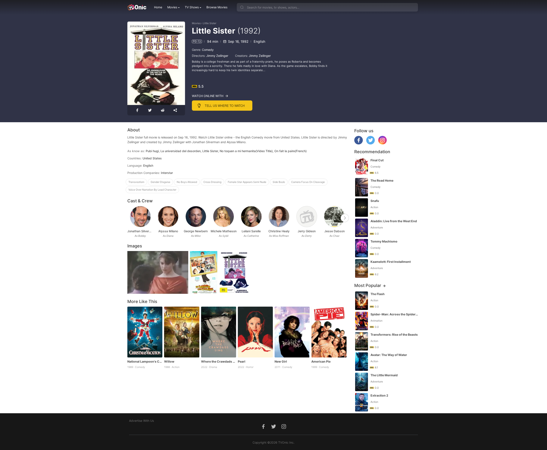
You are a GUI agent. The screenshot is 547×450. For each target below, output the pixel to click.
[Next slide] (344, 218)
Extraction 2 (379, 395)
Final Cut (377, 160)
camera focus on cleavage (308, 182)
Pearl (241, 361)
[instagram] (382, 143)
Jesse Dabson (334, 231)
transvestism (136, 182)
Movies (172, 7)
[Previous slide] (130, 218)
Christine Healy (279, 231)
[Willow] (181, 332)
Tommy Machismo (384, 241)
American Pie (321, 361)
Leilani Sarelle (251, 231)
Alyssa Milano (168, 231)
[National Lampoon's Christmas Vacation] (144, 332)
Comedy (208, 49)
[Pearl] (255, 332)
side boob (279, 182)
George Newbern (196, 231)
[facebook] (358, 143)
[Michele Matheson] (223, 216)
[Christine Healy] (279, 216)
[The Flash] (361, 300)
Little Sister (209, 23)
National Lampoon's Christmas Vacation (144, 361)
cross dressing (212, 182)
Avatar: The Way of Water (389, 355)
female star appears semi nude (247, 182)
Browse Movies (216, 7)
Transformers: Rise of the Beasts (394, 334)
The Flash (378, 294)
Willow (169, 361)
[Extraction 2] (361, 402)
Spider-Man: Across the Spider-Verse (395, 314)
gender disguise (160, 182)
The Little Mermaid (384, 375)
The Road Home (382, 180)
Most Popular (367, 285)
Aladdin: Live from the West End (394, 221)
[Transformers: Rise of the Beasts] (361, 341)
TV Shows (192, 7)
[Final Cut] (361, 167)
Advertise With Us (141, 420)
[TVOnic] (136, 7)
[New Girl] (292, 332)
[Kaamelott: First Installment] (361, 268)
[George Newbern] (195, 216)
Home (158, 7)
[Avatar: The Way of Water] (361, 361)
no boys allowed (187, 182)
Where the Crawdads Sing (218, 361)
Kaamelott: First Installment (391, 261)
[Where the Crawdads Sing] (218, 332)
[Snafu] (361, 207)
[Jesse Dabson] (334, 216)
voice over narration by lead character (152, 189)
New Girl (281, 361)
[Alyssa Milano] (168, 216)
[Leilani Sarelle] (251, 216)
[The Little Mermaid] (361, 382)
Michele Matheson (224, 231)
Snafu (375, 201)
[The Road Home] (361, 187)
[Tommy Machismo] (361, 248)
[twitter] (370, 143)
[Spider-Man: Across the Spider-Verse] (361, 321)
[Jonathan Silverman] (140, 216)
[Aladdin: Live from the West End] (361, 228)
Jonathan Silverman (140, 231)
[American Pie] (328, 332)
